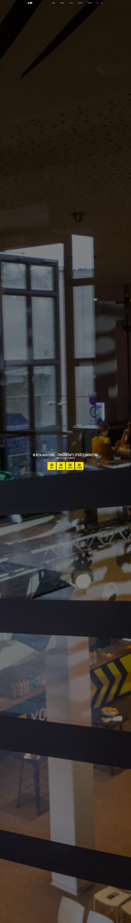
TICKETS (71, 3)
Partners (90, 3)
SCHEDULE (62, 3)
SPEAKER (80, 3)
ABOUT (53, 3)
